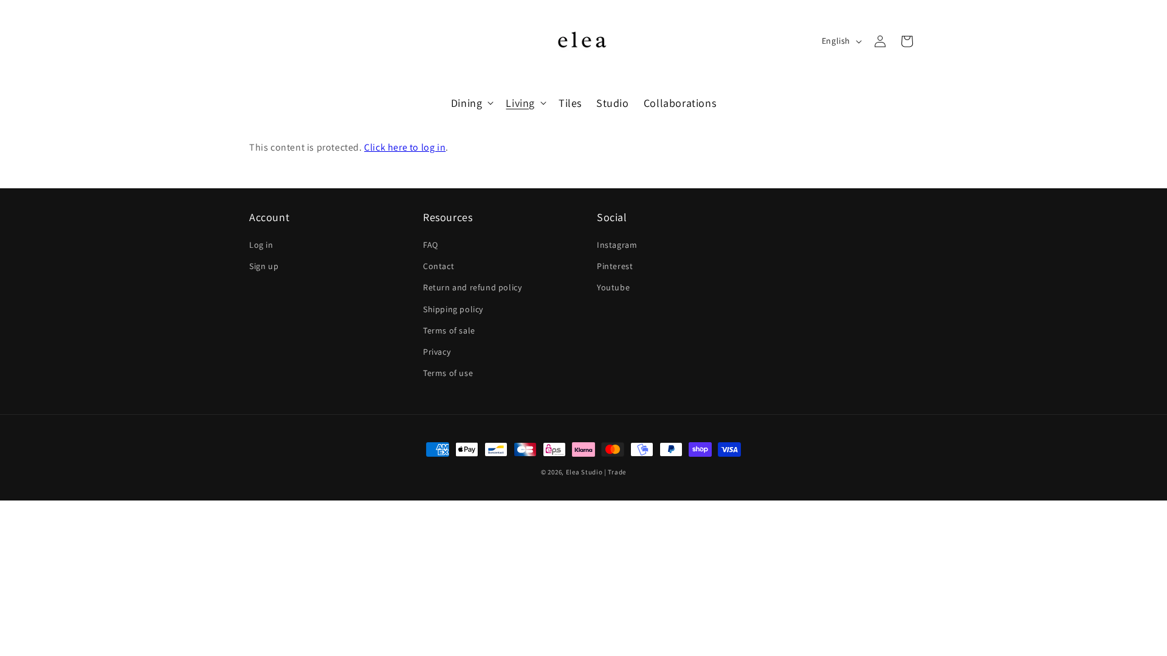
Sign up (263, 266)
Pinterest (615, 266)
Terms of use (448, 372)
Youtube (613, 287)
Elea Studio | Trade (596, 472)
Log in (261, 244)
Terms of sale (449, 330)
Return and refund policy (472, 287)
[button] (471, 103)
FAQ (430, 244)
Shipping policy (453, 309)
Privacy (436, 351)
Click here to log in (405, 147)
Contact (438, 266)
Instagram (617, 244)
